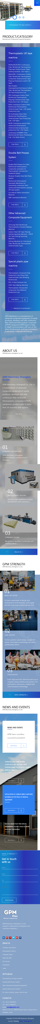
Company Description (9, 947)
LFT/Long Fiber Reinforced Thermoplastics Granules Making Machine (20, 227)
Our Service (6, 961)
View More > (12, 781)
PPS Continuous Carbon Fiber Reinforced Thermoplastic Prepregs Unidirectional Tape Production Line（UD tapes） (19, 98)
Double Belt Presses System (11, 982)
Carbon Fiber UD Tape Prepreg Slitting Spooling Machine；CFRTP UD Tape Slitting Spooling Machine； (21, 235)
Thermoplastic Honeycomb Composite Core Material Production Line (18, 290)
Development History (9, 951)
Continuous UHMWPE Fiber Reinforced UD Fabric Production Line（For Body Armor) (20, 135)
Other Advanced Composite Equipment (15, 985)
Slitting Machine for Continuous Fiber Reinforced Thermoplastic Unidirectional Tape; (20, 243)
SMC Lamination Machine (18, 197)
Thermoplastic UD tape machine (12, 978)
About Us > (18, 552)
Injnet (21, 1021)
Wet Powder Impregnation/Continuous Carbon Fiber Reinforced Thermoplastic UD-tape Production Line (20, 89)
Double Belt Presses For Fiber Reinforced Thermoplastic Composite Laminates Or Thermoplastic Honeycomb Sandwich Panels (19, 168)
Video (4, 968)
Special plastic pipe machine (11, 989)
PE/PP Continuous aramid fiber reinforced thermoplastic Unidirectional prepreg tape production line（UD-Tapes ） (19, 126)
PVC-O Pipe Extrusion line (18, 282)
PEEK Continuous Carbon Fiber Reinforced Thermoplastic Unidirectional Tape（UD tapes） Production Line (20, 108)
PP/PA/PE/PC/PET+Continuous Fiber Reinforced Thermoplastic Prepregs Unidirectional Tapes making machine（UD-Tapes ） (20, 68)
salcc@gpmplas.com (13, 1007)
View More (14, 144)
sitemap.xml (28, 1021)
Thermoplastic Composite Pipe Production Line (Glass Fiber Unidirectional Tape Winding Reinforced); (19, 276)
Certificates (6, 965)
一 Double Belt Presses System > (18, 25)
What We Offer (7, 958)
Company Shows (8, 954)
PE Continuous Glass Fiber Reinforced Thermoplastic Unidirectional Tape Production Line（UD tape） (20, 117)
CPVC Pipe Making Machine (18, 285)
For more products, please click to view (15, 992)
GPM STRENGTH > (21, 695)
